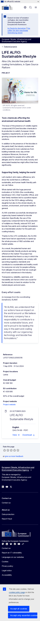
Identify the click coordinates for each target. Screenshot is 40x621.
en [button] (25, 7)
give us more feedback (14, 456)
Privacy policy (7, 566)
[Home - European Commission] (7, 7)
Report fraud (7, 519)
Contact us (6, 503)
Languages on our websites (13, 557)
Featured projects (10, 46)
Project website (9, 404)
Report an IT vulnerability (12, 553)
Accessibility (7, 575)
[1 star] (4, 450)
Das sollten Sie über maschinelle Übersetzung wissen (19, 30)
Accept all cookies (18, 609)
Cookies (5, 561)
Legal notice (7, 570)
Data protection (8, 514)
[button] (16, 434)
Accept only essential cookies (23, 615)
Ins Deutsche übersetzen (17, 28)
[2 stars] (6, 450)
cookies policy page (17, 592)
